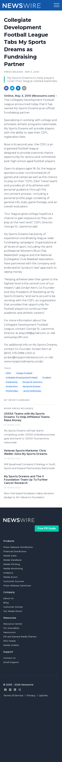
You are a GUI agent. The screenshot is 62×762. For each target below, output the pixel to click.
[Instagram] (20, 689)
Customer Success (13, 581)
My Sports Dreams (31, 387)
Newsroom (9, 632)
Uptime (43, 695)
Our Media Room (12, 611)
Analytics (8, 572)
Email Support (11, 662)
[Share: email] (24, 88)
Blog (6, 602)
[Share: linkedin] (18, 88)
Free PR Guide (47, 528)
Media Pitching (11, 564)
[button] (56, 5)
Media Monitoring (13, 568)
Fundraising (11, 382)
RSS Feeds (9, 641)
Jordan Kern (12, 387)
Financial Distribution (14, 551)
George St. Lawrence (32, 382)
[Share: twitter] (12, 88)
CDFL (8, 373)
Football (46, 378)
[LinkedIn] (15, 689)
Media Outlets (11, 645)
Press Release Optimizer (17, 585)
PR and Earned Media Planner (20, 636)
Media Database (12, 560)
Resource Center (12, 623)
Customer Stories (13, 607)
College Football (24, 373)
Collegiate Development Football (21, 378)
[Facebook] (5, 689)
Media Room (10, 577)
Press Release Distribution (18, 547)
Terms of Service (13, 695)
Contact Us (9, 658)
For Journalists (11, 628)
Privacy (31, 695)
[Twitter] (10, 689)
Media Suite (10, 555)
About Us (8, 598)
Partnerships (12, 391)
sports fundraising (32, 391)
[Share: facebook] (6, 88)
